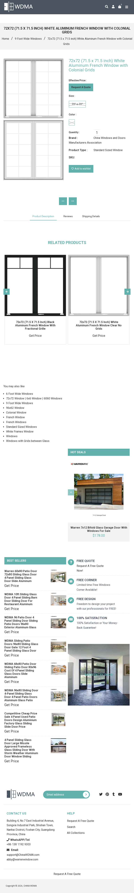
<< (63, 201)
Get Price (11, 586)
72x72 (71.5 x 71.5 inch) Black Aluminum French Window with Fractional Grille (35, 325)
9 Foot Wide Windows (28, 38)
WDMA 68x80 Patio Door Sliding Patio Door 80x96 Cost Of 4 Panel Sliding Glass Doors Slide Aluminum (20, 670)
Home (5, 38)
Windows (11, 436)
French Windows (16, 422)
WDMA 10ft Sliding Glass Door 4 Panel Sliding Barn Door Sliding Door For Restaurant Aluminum (20, 599)
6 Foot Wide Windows (19, 393)
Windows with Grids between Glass (27, 441)
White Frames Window (20, 431)
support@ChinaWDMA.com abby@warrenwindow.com (23, 854)
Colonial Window (16, 412)
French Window (15, 417)
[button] (100, 3)
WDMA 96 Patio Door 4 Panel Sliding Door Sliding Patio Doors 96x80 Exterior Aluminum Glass (21, 622)
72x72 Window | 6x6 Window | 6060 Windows (34, 398)
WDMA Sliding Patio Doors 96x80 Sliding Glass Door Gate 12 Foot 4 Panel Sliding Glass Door (21, 645)
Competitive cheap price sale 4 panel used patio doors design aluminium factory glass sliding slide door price (20, 720)
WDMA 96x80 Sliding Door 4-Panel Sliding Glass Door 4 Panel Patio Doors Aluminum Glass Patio (21, 695)
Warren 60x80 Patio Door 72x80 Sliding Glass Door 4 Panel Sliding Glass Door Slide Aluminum (20, 576)
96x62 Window (15, 408)
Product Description (43, 216)
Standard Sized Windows (21, 426)
